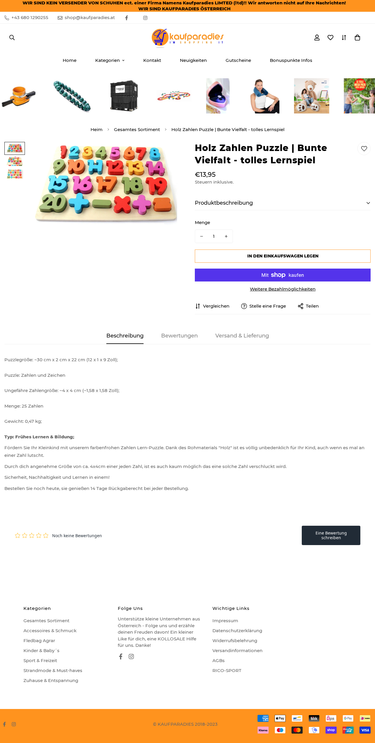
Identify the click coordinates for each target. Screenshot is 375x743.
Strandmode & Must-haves (52, 670)
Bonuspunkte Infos (291, 60)
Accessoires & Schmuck (49, 630)
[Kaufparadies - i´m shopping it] (187, 37)
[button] (357, 37)
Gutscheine (238, 60)
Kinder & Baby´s (41, 650)
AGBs (218, 660)
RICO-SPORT (226, 670)
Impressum (225, 620)
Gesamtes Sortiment (137, 129)
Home (69, 60)
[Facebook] (127, 18)
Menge (202, 222)
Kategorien (107, 60)
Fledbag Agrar (39, 640)
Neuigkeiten (193, 60)
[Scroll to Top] (363, 711)
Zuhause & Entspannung (50, 680)
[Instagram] (145, 18)
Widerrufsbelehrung (234, 640)
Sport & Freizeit (40, 660)
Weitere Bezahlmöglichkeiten (283, 289)
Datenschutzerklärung (237, 630)
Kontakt (152, 60)
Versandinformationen (237, 650)
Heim (97, 129)
